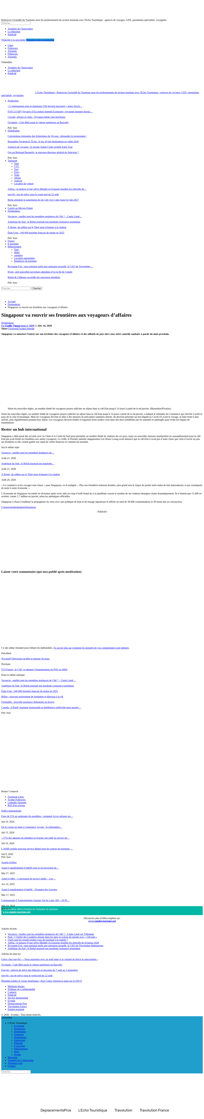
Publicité (12, 34)
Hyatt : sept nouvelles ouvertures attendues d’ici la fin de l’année (40, 272)
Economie (19, 1026)
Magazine (13, 1057)
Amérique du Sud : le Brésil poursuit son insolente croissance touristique (44, 221)
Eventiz (11, 1000)
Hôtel (17, 252)
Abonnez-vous (15, 1063)
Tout (16, 163)
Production (13, 100)
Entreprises (19, 1040)
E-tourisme (13, 243)
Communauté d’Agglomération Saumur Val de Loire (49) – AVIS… (35, 900)
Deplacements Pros (17, 1003)
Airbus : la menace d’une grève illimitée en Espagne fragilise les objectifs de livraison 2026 (53, 942)
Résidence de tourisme (25, 261)
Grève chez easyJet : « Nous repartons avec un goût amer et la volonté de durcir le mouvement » (49, 959)
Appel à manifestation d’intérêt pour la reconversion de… (30, 867)
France (11, 241)
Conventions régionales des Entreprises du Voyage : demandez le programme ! (47, 136)
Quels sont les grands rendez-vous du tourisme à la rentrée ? (38, 940)
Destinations (14, 211)
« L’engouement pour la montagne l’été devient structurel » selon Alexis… (45, 106)
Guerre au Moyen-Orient (20, 208)
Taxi (16, 169)
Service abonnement (18, 997)
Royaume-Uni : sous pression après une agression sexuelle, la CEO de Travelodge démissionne (55, 945)
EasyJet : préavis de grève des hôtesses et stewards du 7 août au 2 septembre (39, 970)
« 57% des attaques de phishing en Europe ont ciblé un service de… (35, 838)
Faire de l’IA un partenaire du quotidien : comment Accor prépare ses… (37, 816)
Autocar (18, 180)
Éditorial (18, 1043)
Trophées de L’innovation (20, 1060)
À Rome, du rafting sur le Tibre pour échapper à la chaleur (37, 227)
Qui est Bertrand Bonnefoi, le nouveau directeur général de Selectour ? (43, 152)
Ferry (16, 172)
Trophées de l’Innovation (20, 28)
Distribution (14, 130)
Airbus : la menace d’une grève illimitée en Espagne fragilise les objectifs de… (47, 189)
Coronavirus (7, 507)
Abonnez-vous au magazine (40, 40)
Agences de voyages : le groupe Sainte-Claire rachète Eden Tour (40, 147)
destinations (20, 507)
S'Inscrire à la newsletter (13, 40)
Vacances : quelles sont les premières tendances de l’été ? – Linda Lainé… (45, 216)
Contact (11, 1066)
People (17, 1054)
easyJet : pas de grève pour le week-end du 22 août (33, 194)
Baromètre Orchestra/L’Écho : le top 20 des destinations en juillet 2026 (43, 141)
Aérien (17, 178)
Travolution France (17, 1006)
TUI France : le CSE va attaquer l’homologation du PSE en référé (34, 669)
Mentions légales (16, 986)
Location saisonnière (24, 258)
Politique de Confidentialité (21, 989)
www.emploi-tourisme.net (16, 912)
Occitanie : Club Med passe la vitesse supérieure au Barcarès (38, 122)
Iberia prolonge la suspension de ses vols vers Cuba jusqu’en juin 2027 (43, 200)
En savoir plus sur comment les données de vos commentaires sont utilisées (91, 647)
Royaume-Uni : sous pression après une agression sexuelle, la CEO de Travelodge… (50, 266)
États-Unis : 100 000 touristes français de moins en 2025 (36, 232)
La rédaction (14, 31)
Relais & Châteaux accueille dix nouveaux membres (34, 277)
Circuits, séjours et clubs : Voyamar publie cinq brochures (36, 117)
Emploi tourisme (16, 1009)
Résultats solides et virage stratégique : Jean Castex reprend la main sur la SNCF (41, 981)
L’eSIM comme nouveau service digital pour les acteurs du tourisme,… (37, 848)
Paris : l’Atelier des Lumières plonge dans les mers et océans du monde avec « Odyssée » (52, 937)
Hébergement (14, 246)
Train (16, 175)
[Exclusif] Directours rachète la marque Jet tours (25, 658)
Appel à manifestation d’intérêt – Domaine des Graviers (29, 889)
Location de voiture (24, 183)
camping (18, 255)
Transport (12, 160)
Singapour (31, 507)
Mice (16, 1051)
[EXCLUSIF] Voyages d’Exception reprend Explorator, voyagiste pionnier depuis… (50, 111)
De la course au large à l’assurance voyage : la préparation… (31, 827)
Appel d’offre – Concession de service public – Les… (28, 878)
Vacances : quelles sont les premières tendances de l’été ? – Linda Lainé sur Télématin (51, 934)
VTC (16, 166)
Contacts (12, 992)
